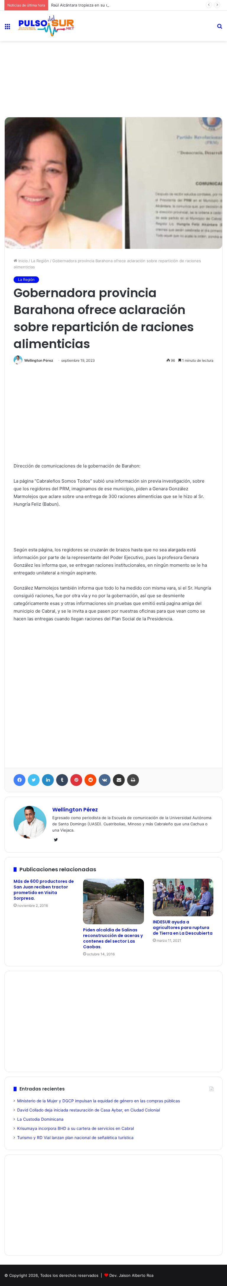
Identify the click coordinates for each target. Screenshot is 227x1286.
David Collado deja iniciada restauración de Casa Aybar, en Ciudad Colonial (88, 1110)
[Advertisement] (113, 61)
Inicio (22, 260)
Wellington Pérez (38, 360)
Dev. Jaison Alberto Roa (131, 1275)
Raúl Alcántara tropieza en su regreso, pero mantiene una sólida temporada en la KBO (130, 5)
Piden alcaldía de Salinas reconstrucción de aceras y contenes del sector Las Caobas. (113, 938)
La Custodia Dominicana (40, 1119)
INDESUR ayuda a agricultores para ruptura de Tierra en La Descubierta (183, 927)
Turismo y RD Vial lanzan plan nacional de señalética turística (75, 1137)
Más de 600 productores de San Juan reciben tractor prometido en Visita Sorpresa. (44, 889)
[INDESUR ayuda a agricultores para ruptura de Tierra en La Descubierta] (183, 897)
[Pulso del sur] (46, 26)
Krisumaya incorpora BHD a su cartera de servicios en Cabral (75, 1128)
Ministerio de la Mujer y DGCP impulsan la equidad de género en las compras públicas (98, 1100)
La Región (40, 260)
